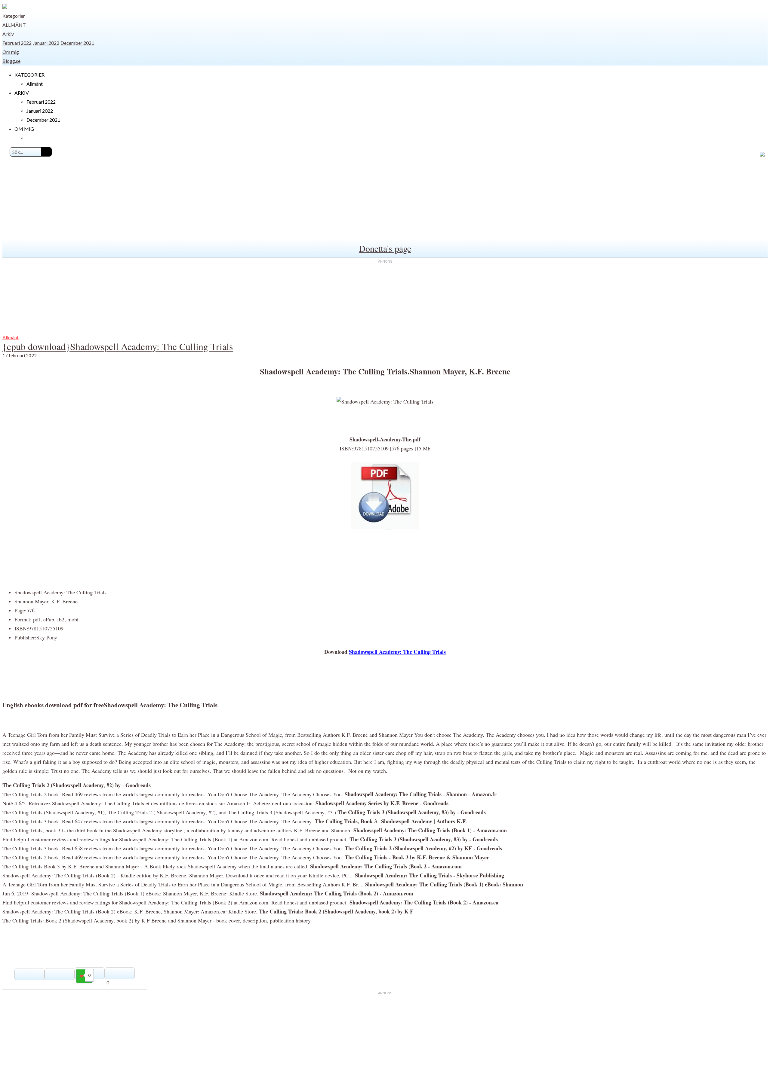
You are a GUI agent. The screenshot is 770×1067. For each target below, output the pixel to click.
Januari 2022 (46, 43)
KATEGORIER (29, 75)
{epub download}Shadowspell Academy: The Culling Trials (117, 346)
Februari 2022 (17, 43)
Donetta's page (385, 248)
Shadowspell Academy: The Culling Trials (397, 652)
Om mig (10, 52)
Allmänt (14, 25)
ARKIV (21, 93)
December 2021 (77, 43)
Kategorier (13, 16)
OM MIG (24, 129)
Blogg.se (11, 61)
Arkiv (8, 34)
